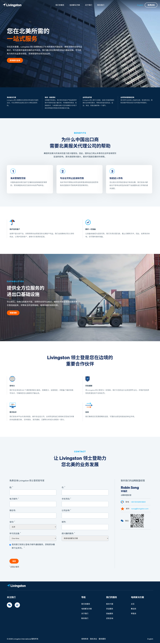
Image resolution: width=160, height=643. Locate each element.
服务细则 (102, 639)
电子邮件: (14, 498)
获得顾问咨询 (15, 60)
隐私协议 (93, 639)
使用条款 (84, 639)
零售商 (133, 613)
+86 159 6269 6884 (138, 502)
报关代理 (109, 604)
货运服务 (109, 609)
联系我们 (100, 5)
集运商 (133, 609)
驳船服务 (109, 613)
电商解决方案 (74, 5)
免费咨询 (151, 5)
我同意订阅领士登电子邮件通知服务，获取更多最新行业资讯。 (33, 546)
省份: (12, 521)
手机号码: (66, 498)
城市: (64, 522)
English (140, 5)
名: (63, 487)
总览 (132, 604)
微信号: (12, 510)
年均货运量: (15, 533)
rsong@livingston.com (139, 508)
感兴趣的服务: (68, 533)
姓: (11, 487)
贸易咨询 (109, 618)
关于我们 (88, 5)
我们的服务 (60, 5)
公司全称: (66, 510)
